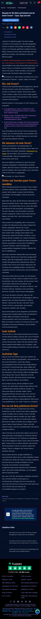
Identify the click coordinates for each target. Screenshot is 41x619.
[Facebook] (11, 27)
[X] (7, 27)
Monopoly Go (8, 32)
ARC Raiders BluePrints (29, 583)
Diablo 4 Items (26, 579)
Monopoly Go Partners (10, 586)
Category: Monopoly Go (11, 20)
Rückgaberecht (16, 611)
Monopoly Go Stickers (29, 586)
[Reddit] (15, 27)
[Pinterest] (23, 27)
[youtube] (18, 601)
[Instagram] (27, 27)
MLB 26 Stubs (7, 593)
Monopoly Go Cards (10, 37)
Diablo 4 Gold (7, 579)
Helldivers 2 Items (27, 589)
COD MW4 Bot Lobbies (29, 593)
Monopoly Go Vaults (10, 34)
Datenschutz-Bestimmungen (23, 610)
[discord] (22, 601)
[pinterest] (30, 602)
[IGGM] (9, 3)
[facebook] (10, 602)
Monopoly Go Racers (9, 589)
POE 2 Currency (7, 576)
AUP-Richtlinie (29, 611)
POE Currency (26, 576)
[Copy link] (31, 27)
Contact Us (25, 613)
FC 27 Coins (6, 596)
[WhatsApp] (19, 27)
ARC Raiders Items (8, 583)
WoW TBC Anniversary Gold (29, 597)
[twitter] (14, 601)
